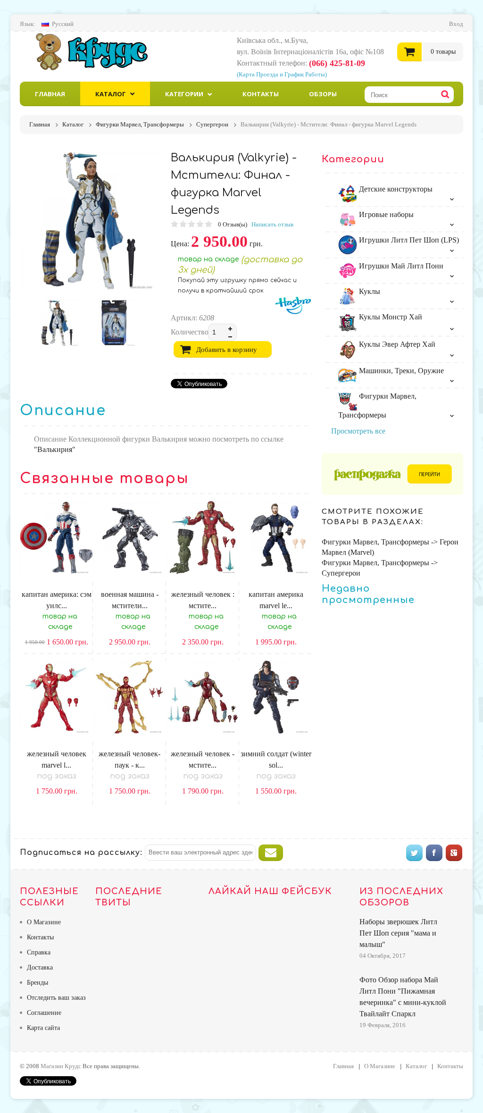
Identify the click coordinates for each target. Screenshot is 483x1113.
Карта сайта (43, 1027)
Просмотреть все (358, 431)
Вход (456, 23)
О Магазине (44, 922)
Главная (50, 94)
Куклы (368, 291)
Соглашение (44, 1012)
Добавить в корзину (226, 349)
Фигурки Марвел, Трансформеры (377, 405)
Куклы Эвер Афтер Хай (396, 344)
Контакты (260, 94)
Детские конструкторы (395, 189)
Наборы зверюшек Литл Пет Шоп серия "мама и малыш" (398, 933)
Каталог (110, 94)
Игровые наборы (385, 214)
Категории (184, 94)
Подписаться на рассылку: (81, 852)
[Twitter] (414, 853)
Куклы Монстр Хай (389, 317)
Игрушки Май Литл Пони (400, 266)
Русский (63, 23)
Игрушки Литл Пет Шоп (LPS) (408, 240)
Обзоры (323, 94)
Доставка (40, 967)
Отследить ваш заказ (56, 997)
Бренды (37, 982)
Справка (38, 952)
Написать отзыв (272, 224)
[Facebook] (434, 853)
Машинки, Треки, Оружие (400, 371)
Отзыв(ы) (233, 224)
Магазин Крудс (99, 51)
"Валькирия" (54, 449)
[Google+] (454, 853)
